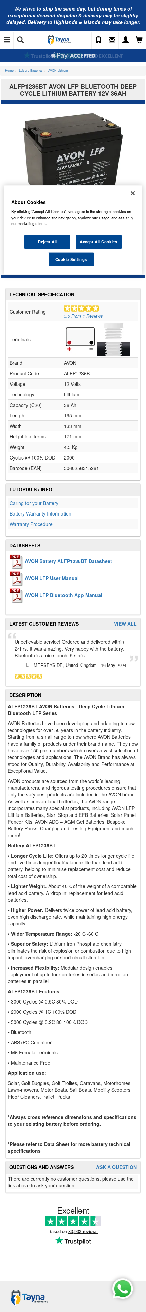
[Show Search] (20, 40)
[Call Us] (98, 40)
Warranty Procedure (31, 524)
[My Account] (125, 40)
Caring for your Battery (34, 503)
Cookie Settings (71, 259)
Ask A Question (116, 1167)
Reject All (47, 241)
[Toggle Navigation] (7, 40)
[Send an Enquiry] (112, 40)
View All (125, 623)
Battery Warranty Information (40, 513)
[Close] (132, 193)
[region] (73, 230)
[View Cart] (139, 40)
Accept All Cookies (98, 241)
